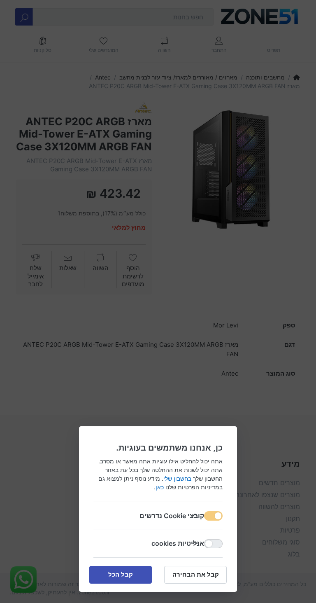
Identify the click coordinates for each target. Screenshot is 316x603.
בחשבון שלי (177, 478)
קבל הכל (120, 574)
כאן (160, 487)
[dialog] (158, 301)
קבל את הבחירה (195, 574)
